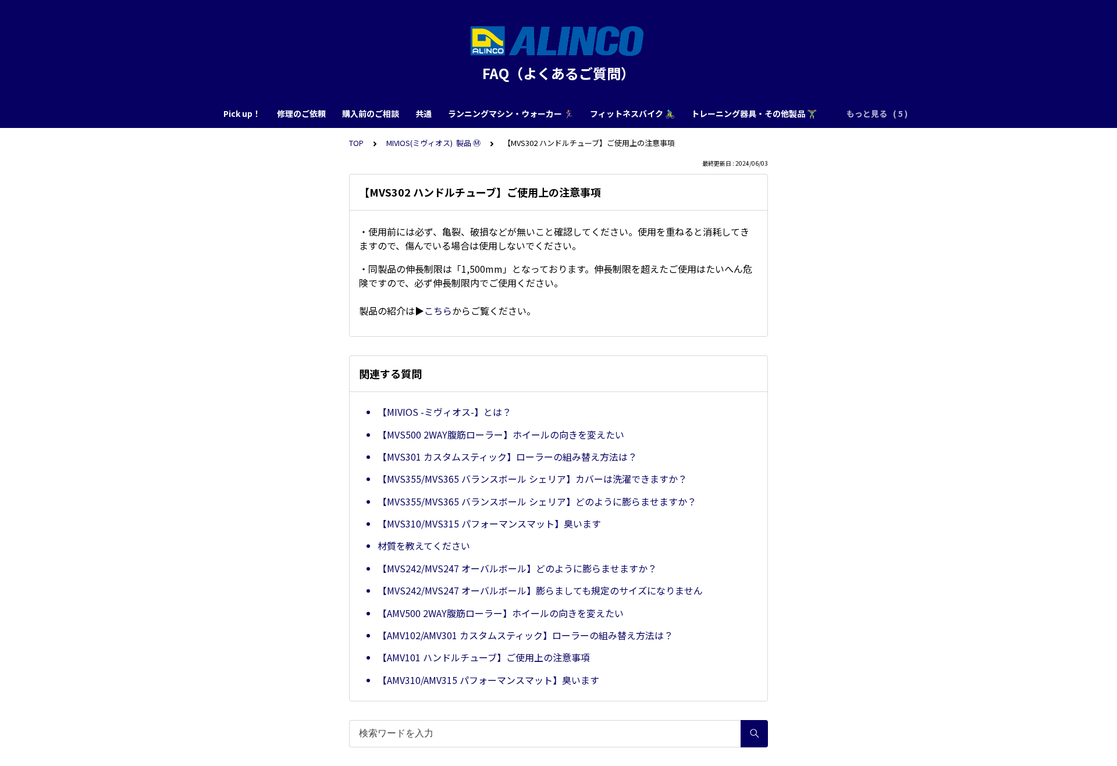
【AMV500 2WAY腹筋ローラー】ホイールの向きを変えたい (501, 613)
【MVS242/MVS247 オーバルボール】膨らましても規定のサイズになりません (540, 590)
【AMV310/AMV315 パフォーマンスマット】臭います (488, 680)
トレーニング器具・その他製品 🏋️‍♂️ (754, 113)
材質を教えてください (424, 546)
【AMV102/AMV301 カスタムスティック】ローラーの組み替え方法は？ (525, 635)
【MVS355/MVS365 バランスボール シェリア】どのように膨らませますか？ (537, 501)
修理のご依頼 (301, 113)
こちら (438, 311)
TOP (356, 142)
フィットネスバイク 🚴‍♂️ (632, 113)
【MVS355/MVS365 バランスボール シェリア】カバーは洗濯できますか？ (532, 479)
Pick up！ (242, 113)
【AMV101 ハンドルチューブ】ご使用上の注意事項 (484, 657)
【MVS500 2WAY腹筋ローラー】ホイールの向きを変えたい (501, 434)
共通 (423, 113)
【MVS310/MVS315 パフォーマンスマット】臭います (489, 523)
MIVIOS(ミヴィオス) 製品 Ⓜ (433, 142)
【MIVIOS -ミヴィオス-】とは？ (444, 412)
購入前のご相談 (370, 113)
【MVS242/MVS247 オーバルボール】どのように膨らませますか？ (517, 568)
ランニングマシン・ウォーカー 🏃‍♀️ (511, 113)
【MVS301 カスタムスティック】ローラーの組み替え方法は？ (507, 457)
